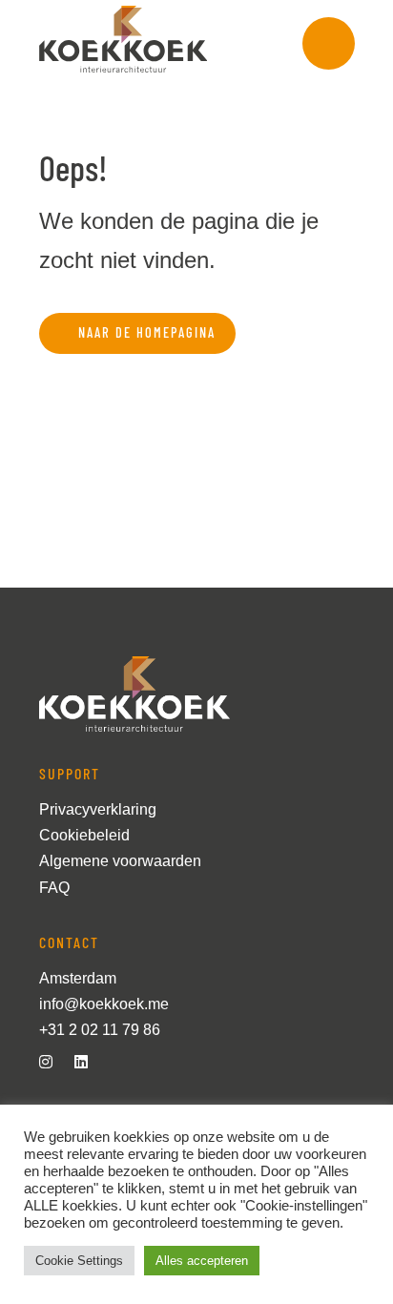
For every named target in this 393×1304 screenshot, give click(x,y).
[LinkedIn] (88, 1062)
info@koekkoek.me (104, 1004)
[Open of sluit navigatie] (328, 43)
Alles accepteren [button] (201, 1260)
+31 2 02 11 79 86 (99, 1030)
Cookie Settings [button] (79, 1260)
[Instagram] (53, 1062)
